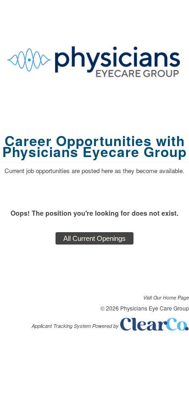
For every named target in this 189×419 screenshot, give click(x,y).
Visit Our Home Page (166, 297)
